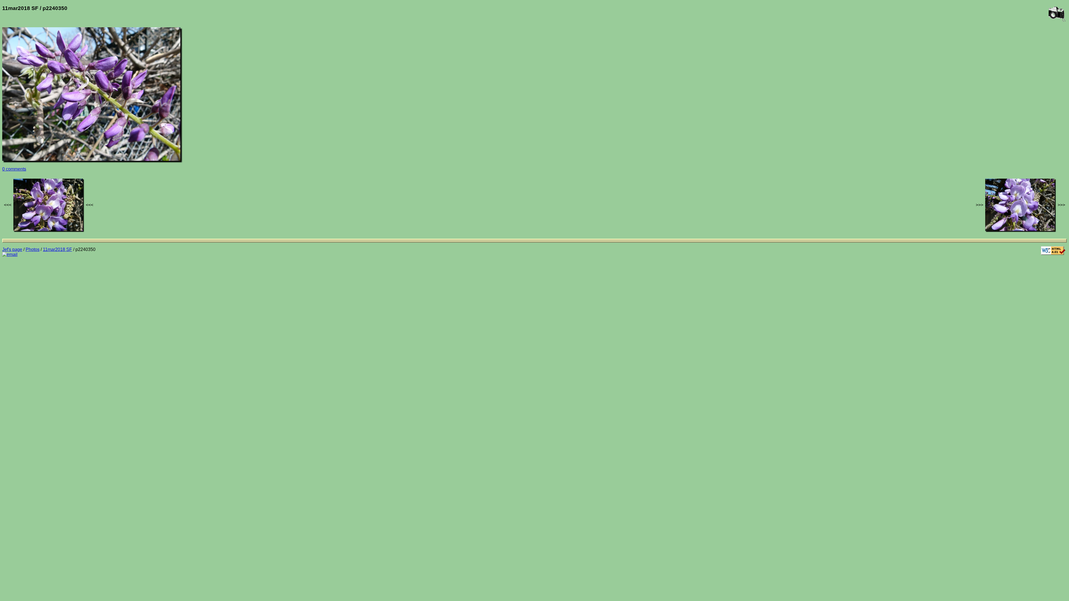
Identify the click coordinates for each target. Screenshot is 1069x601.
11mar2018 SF (57, 249)
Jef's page (12, 249)
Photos (33, 249)
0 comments (14, 169)
